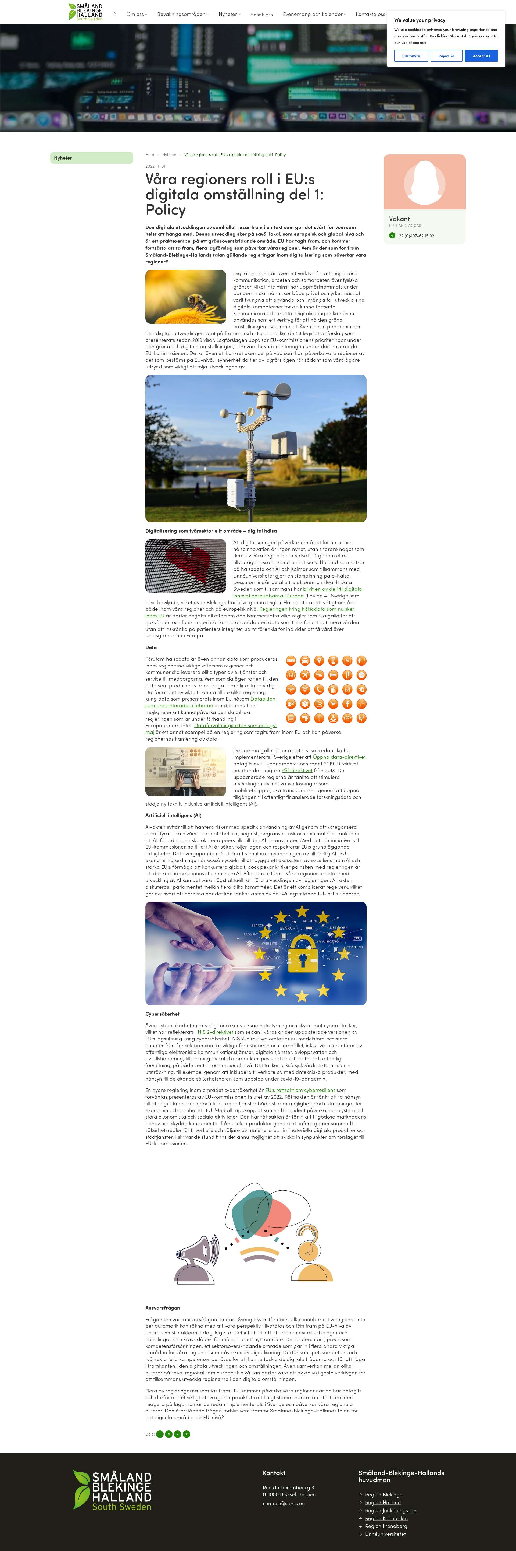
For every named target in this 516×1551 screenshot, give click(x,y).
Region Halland (383, 1502)
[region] (446, 39)
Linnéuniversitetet (385, 1534)
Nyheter (228, 14)
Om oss (135, 14)
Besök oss (261, 14)
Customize (411, 55)
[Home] (114, 14)
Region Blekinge (384, 1494)
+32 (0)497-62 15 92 (415, 235)
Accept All (481, 55)
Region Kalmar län (386, 1518)
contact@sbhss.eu (284, 1503)
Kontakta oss (370, 14)
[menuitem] (114, 16)
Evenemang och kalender (313, 14)
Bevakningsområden (181, 14)
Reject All (446, 55)
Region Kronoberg (386, 1526)
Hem (149, 154)
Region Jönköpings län (391, 1510)
